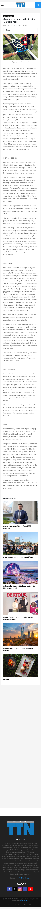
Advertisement (11, 905)
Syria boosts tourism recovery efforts (18, 557)
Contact (20, 905)
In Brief (6, 679)
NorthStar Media (24, 900)
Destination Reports (8, 16)
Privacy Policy (28, 905)
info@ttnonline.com (24, 878)
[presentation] (8, 49)
